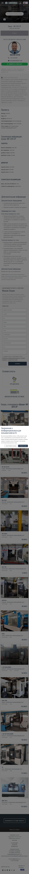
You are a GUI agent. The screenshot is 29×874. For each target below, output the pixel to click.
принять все (23, 446)
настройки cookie (11, 446)
